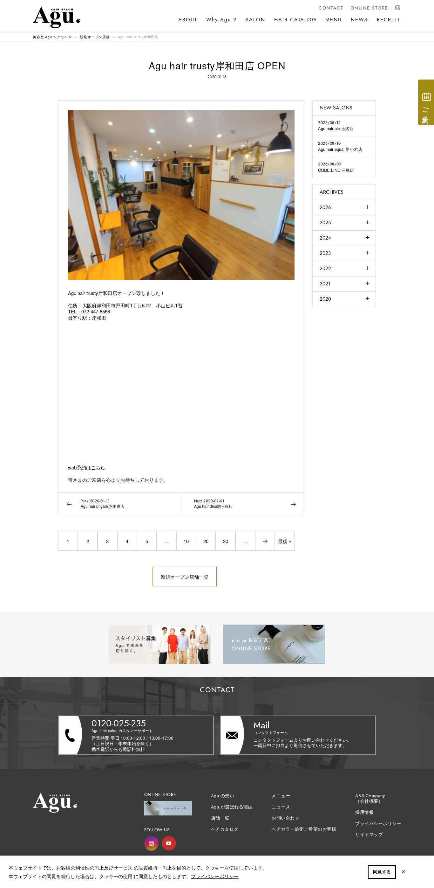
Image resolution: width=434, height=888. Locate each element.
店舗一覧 (220, 818)
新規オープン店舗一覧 (184, 576)
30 (225, 541)
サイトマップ (369, 835)
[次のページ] (265, 541)
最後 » (284, 541)
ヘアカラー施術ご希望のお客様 (304, 829)
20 (205, 541)
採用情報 (364, 812)
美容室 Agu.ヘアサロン (52, 36)
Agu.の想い (222, 796)
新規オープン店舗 (95, 36)
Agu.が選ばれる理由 (232, 807)
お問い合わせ (285, 818)
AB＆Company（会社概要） (370, 798)
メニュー (281, 796)
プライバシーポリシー (215, 876)
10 (186, 541)
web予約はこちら (86, 467)
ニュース (281, 807)
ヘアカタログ (225, 829)
